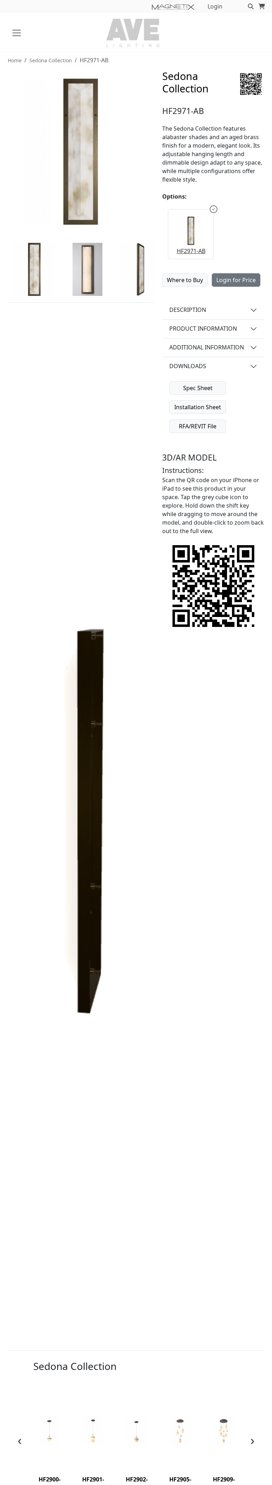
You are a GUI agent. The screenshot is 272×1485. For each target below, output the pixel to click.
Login (215, 6)
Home (15, 60)
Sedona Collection (50, 60)
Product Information (203, 328)
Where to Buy (185, 280)
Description (187, 310)
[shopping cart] (262, 6)
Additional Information (206, 347)
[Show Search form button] (251, 6)
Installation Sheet (197, 407)
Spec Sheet (197, 388)
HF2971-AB (191, 251)
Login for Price (236, 280)
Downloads (187, 366)
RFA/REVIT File (197, 426)
